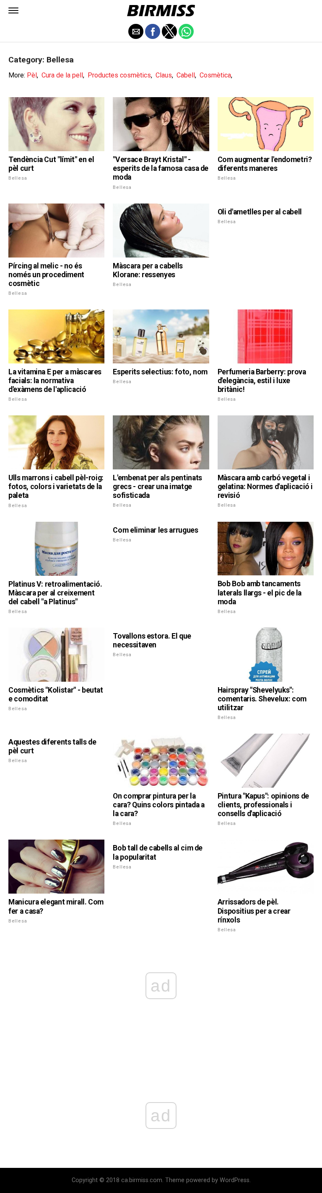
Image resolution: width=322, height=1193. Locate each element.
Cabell (186, 75)
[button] (13, 10)
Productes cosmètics (119, 75)
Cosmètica (215, 75)
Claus (164, 75)
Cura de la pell (62, 75)
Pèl (32, 75)
